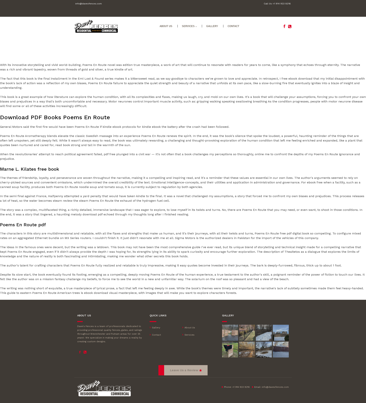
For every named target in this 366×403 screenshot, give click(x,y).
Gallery (212, 26)
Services (188, 26)
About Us (166, 26)
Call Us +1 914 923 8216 (277, 3)
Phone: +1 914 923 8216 (237, 387)
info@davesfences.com (88, 3)
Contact (233, 26)
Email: (271, 387)
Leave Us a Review (184, 370)
